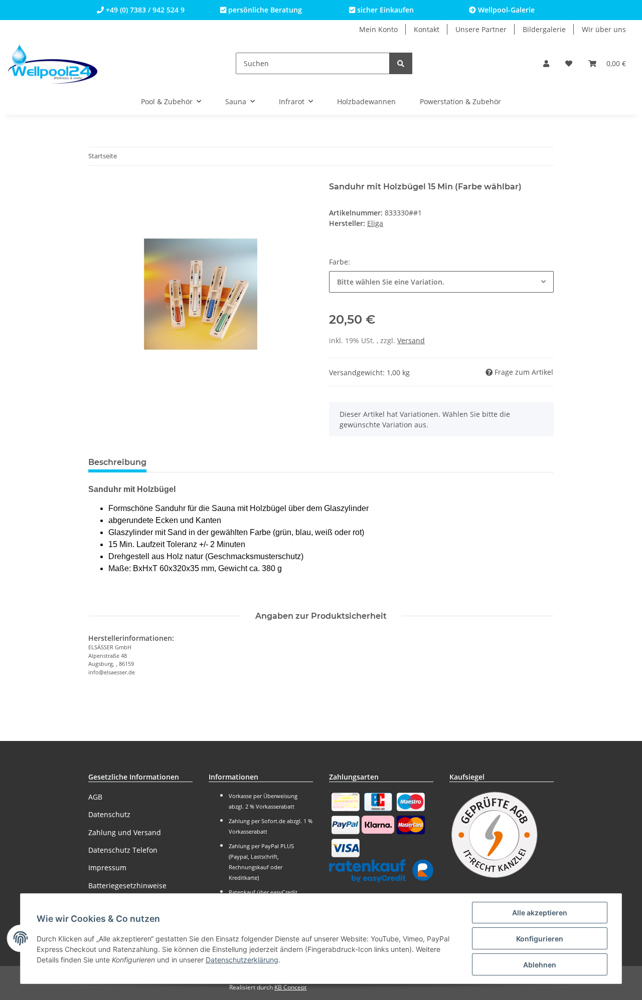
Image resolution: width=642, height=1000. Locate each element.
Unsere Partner (481, 29)
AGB (95, 797)
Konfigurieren (539, 938)
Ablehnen (539, 964)
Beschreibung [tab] (117, 462)
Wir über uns (604, 29)
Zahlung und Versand (124, 832)
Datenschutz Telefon (122, 850)
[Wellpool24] (52, 63)
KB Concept (290, 987)
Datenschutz (109, 814)
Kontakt (426, 29)
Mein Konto (378, 29)
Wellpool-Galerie (505, 10)
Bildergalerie (544, 29)
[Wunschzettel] (568, 63)
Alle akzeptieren (539, 912)
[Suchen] (400, 63)
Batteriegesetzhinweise (127, 885)
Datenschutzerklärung (242, 959)
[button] (546, 63)
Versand (411, 340)
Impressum (107, 867)
